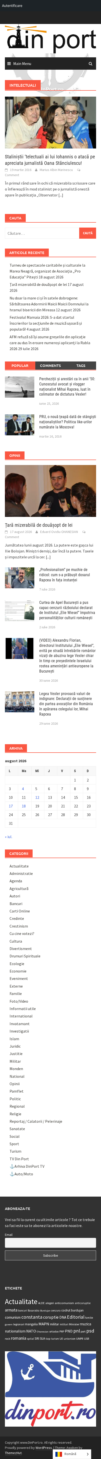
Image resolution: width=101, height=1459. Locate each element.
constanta (31, 1317)
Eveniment (19, 978)
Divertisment (21, 948)
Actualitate (19, 866)
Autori (15, 895)
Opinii (15, 1083)
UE (61, 1338)
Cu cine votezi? (22, 933)
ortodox (54, 1331)
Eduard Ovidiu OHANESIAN (59, 531)
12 (37, 797)
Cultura (16, 941)
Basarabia (33, 1310)
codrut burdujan (72, 1310)
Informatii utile (23, 1008)
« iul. (8, 836)
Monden (16, 1068)
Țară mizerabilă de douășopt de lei (38, 284)
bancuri (22, 1310)
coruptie (51, 1317)
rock (7, 1338)
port (83, 1331)
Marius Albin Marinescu (56, 170)
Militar (15, 1061)
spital (30, 1338)
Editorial (75, 1317)
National (17, 1076)
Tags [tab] (80, 365)
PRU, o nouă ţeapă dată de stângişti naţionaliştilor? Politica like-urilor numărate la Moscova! (67, 421)
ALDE (41, 1303)
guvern (9, 1324)
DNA (62, 1317)
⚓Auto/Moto (21, 1173)
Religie (15, 1113)
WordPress (44, 1447)
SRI (37, 1338)
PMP (61, 1331)
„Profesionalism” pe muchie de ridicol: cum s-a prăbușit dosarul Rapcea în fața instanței (64, 574)
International (21, 1016)
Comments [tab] (50, 365)
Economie (18, 971)
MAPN (43, 1324)
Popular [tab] (20, 365)
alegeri (49, 1303)
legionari (18, 1324)
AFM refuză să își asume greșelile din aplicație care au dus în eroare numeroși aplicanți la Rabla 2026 (50, 342)
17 (11, 806)
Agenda (16, 880)
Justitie (16, 1053)
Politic (15, 1098)
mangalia (31, 1324)
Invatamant (20, 1023)
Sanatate (17, 1128)
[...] (60, 194)
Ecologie (17, 963)
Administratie (21, 873)
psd (90, 1331)
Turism (15, 1151)
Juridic (15, 1046)
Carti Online (20, 911)
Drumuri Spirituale (25, 955)
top (48, 1338)
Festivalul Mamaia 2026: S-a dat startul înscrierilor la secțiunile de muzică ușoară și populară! (46, 323)
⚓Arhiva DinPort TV (27, 1166)
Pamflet (17, 1091)
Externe (16, 986)
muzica (85, 1324)
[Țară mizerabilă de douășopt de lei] (50, 490)
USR (86, 1338)
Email (9, 1234)
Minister (74, 1324)
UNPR (79, 1338)
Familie (16, 993)
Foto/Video (19, 1001)
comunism (13, 1317)
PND (69, 1331)
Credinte (17, 918)
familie (89, 1317)
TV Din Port (19, 1158)
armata (11, 1310)
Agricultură (19, 888)
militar (54, 1324)
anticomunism (64, 1303)
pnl (76, 1331)
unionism (70, 1338)
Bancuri (16, 903)
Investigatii (19, 1031)
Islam (14, 1038)
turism (55, 1338)
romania (18, 1338)
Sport (14, 1143)
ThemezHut (13, 1453)
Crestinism (19, 926)
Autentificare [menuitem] (12, 5)
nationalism (15, 1331)
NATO (31, 1331)
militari (64, 1324)
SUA (42, 1338)
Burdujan (45, 1310)
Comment (12, 175)
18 (24, 806)
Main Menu (22, 63)
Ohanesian (43, 1331)
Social (15, 1136)
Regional (17, 1106)
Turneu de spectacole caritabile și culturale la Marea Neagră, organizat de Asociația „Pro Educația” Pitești (47, 271)
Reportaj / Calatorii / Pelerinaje (36, 1121)
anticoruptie (82, 1303)
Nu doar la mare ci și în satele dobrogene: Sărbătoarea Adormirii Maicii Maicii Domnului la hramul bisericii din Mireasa (49, 304)
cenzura (56, 1310)
